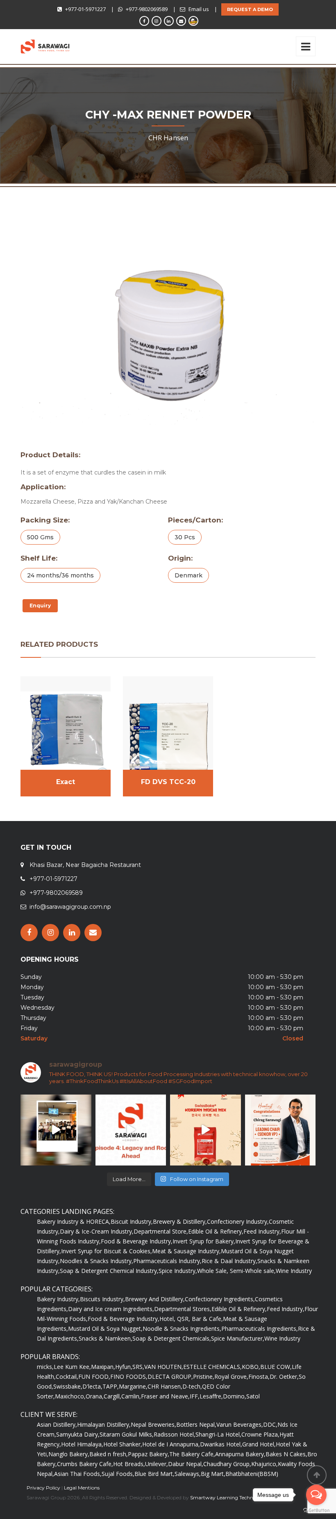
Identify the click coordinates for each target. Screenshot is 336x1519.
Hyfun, (123, 1367)
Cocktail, (67, 1376)
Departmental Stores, (182, 1309)
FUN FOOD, (94, 1376)
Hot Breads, (129, 1464)
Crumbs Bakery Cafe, (85, 1464)
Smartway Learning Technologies (229, 1497)
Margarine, (133, 1386)
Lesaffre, (211, 1396)
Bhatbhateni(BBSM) (251, 1474)
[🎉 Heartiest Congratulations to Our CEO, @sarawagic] (280, 1130)
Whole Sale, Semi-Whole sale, (236, 1271)
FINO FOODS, (129, 1376)
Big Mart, (213, 1474)
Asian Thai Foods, (78, 1474)
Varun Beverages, (239, 1424)
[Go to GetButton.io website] (316, 1510)
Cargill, (112, 1396)
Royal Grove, (231, 1376)
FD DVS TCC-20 (168, 782)
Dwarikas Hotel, (221, 1444)
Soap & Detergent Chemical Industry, (109, 1271)
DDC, (270, 1424)
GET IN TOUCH (45, 847)
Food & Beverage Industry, (137, 1241)
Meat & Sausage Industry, (186, 1251)
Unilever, (156, 1464)
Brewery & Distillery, (180, 1221)
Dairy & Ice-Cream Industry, (97, 1231)
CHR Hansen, (165, 1386)
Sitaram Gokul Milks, (127, 1434)
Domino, (234, 1396)
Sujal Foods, (118, 1474)
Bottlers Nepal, (196, 1424)
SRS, (138, 1367)
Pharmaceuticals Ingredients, (259, 1328)
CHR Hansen (168, 137)
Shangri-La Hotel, (218, 1434)
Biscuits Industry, (102, 1299)
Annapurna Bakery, (240, 1454)
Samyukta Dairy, (78, 1434)
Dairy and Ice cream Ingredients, (111, 1309)
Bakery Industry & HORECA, (74, 1221)
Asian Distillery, (57, 1424)
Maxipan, (103, 1367)
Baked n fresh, (108, 1454)
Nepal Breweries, (153, 1424)
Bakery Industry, (58, 1299)
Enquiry (40, 605)
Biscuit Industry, (132, 1221)
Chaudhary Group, (227, 1464)
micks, (45, 1367)
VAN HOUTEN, (163, 1367)
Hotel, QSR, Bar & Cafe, (191, 1319)
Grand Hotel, (259, 1444)
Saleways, (188, 1474)
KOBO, (251, 1367)
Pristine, (203, 1376)
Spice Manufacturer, (237, 1338)
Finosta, (259, 1376)
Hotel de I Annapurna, (171, 1444)
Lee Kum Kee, (72, 1367)
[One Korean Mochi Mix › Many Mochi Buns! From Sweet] (205, 1130)
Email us (198, 9)
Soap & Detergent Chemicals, (171, 1338)
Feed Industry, (262, 1231)
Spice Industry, (178, 1271)
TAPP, (110, 1386)
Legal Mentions (82, 1488)
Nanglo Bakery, (68, 1454)
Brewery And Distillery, (155, 1299)
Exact (65, 782)
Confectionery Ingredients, (220, 1299)
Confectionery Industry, (238, 1221)
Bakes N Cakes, (286, 1454)
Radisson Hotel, (174, 1434)
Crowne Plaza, (260, 1434)
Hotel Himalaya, (82, 1444)
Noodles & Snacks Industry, (96, 1261)
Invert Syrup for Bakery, (204, 1241)
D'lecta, (92, 1386)
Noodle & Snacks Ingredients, (182, 1328)
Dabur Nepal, (185, 1464)
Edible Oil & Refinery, (215, 1231)
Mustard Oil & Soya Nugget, (105, 1328)
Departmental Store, (161, 1231)
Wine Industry (294, 1271)
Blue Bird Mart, (154, 1474)
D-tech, (192, 1386)
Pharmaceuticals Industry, (167, 1261)
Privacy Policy (43, 1488)
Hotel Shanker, (122, 1444)
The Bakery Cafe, (192, 1454)
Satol (253, 1396)
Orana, (95, 1396)
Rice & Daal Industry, (229, 1261)
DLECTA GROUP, (170, 1376)
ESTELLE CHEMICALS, (212, 1367)
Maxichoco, (70, 1396)
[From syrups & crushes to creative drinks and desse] (55, 1130)
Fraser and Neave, (165, 1396)
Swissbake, (67, 1386)
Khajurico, (264, 1464)
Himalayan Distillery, (104, 1424)
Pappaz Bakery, (148, 1454)
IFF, (195, 1396)
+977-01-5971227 (85, 9)
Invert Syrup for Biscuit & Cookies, (106, 1251)
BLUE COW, (276, 1367)
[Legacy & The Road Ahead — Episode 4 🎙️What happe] (130, 1130)
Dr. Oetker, (284, 1376)
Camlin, (131, 1396)
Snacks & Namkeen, (105, 1338)
